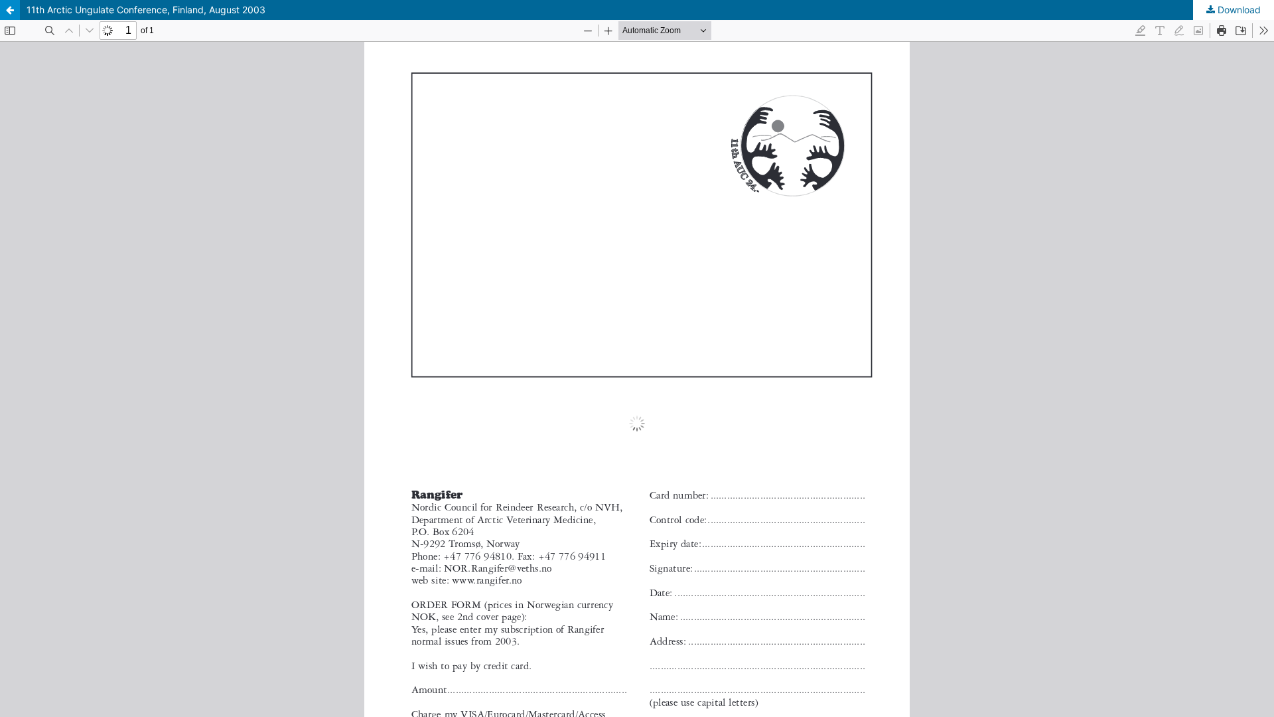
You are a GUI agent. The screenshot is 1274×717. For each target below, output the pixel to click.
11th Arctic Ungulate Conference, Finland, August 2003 (146, 9)
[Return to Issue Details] (10, 10)
